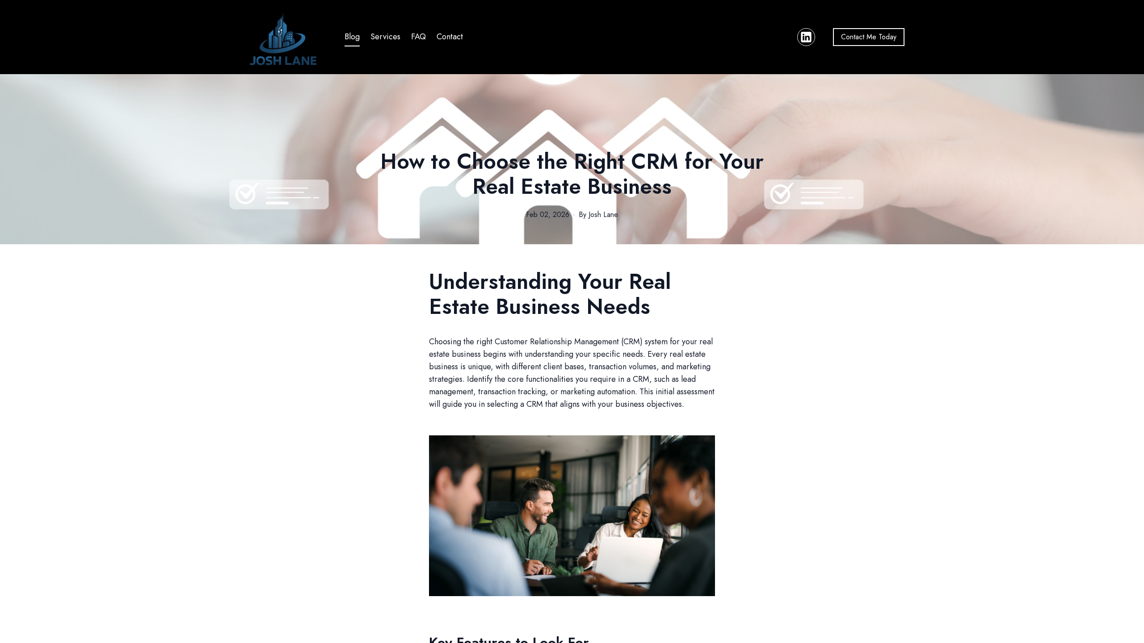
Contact (450, 36)
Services (385, 36)
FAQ (418, 36)
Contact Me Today (868, 37)
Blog (352, 36)
